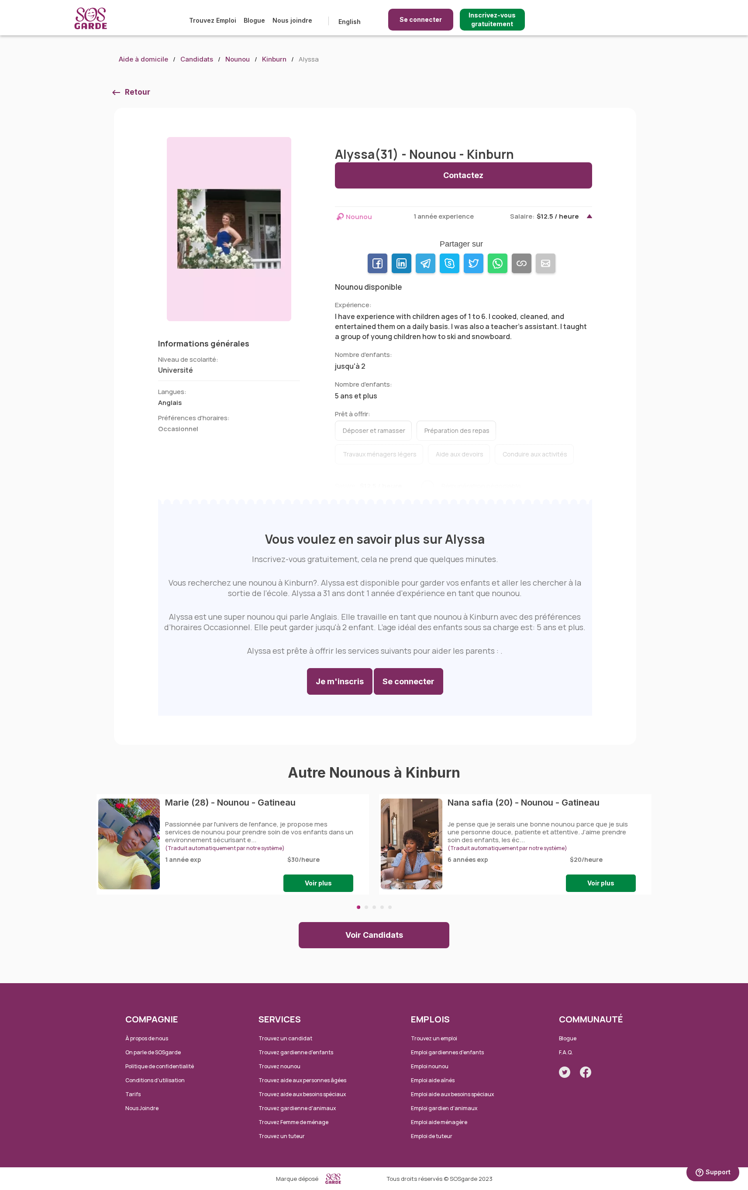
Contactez (463, 175)
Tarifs (133, 1094)
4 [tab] (382, 907)
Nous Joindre (142, 1108)
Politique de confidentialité (159, 1066)
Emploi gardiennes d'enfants (447, 1052)
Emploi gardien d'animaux (444, 1108)
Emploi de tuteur (431, 1136)
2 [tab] (366, 907)
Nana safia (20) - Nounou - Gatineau (524, 802)
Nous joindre (292, 20)
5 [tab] (390, 907)
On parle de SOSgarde (153, 1052)
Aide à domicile (143, 59)
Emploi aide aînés (433, 1080)
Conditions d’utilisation (155, 1080)
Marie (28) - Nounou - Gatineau (230, 802)
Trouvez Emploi (212, 20)
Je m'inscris (340, 681)
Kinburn (274, 59)
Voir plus (318, 883)
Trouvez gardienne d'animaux (297, 1108)
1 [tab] (358, 907)
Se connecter (421, 19)
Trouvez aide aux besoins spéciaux (302, 1094)
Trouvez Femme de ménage (293, 1122)
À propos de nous (146, 1038)
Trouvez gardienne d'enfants (296, 1052)
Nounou (237, 59)
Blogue (254, 20)
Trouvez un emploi (434, 1038)
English (349, 21)
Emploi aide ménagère (439, 1122)
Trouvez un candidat (285, 1038)
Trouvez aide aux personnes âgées (302, 1080)
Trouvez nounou (279, 1066)
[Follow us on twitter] (564, 1072)
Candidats (196, 59)
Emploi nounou (429, 1066)
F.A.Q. (566, 1052)
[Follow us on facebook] (585, 1072)
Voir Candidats (374, 935)
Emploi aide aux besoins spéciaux (452, 1094)
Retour (137, 92)
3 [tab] (374, 907)
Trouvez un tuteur (282, 1136)
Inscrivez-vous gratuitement (492, 19)
